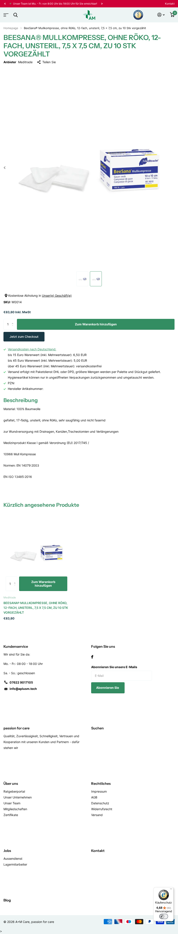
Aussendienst (12, 858)
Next (102, 3)
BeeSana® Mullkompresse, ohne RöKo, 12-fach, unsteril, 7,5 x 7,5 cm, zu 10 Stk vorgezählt (35, 607)
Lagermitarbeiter (15, 864)
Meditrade (25, 62)
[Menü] (171, 890)
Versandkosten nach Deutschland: (32, 349)
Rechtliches (101, 783)
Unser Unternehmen (17, 797)
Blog (7, 900)
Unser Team (11, 803)
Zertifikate (10, 815)
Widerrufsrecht (101, 809)
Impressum (99, 791)
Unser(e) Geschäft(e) (57, 295)
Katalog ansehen (5, 13)
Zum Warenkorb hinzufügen (96, 324)
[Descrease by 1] (13, 328)
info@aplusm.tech (23, 689)
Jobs (7, 850)
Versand (97, 815)
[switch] (163, 916)
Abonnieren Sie (108, 687)
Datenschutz (100, 803)
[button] (5, 3)
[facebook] (92, 657)
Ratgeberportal (14, 791)
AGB (94, 797)
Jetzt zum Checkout (24, 336)
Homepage (10, 28)
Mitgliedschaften (15, 809)
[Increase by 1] (13, 320)
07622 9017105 (21, 682)
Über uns (10, 783)
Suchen (97, 728)
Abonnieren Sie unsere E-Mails (114, 667)
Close (15, 15)
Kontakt (170, 3)
